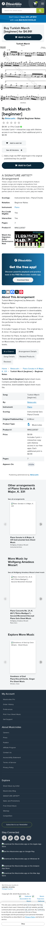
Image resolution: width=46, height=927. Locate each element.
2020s (31, 464)
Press (5, 737)
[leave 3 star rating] (11, 122)
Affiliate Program (9, 747)
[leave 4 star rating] (15, 122)
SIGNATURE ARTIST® (11, 796)
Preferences (8, 709)
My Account (8, 694)
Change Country (7, 889)
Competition (7, 816)
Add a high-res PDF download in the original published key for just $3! (23, 157)
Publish (6, 742)
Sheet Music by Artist (11, 786)
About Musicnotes (11, 727)
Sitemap (6, 811)
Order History (8, 704)
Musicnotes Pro (9, 699)
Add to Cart (24, 165)
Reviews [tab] (7, 362)
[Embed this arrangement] (4, 292)
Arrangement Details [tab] (28, 352)
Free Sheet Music (10, 806)
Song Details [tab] (9, 357)
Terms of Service (9, 762)
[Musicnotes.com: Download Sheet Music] (11, 4)
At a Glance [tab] (9, 352)
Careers (6, 733)
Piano (17, 207)
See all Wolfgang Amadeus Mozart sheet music (26, 572)
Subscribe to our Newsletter (17, 825)
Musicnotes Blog (9, 791)
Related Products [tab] (27, 357)
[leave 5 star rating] (19, 122)
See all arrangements (16, 499)
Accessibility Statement (12, 757)
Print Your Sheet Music (12, 714)
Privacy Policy (8, 767)
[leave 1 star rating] (4, 122)
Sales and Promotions (11, 801)
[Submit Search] (40, 10)
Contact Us (7, 752)
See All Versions (12, 150)
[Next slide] (40, 524)
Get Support (7, 719)
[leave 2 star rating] (7, 122)
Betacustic (10, 118)
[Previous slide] (5, 524)
